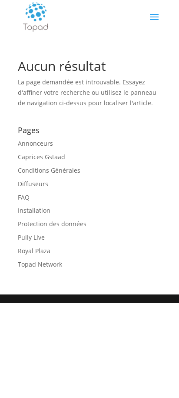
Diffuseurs (33, 184)
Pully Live (31, 237)
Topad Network (40, 264)
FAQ (24, 197)
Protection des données (52, 224)
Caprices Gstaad (41, 157)
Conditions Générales (49, 170)
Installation (34, 210)
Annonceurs (35, 143)
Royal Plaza (34, 251)
